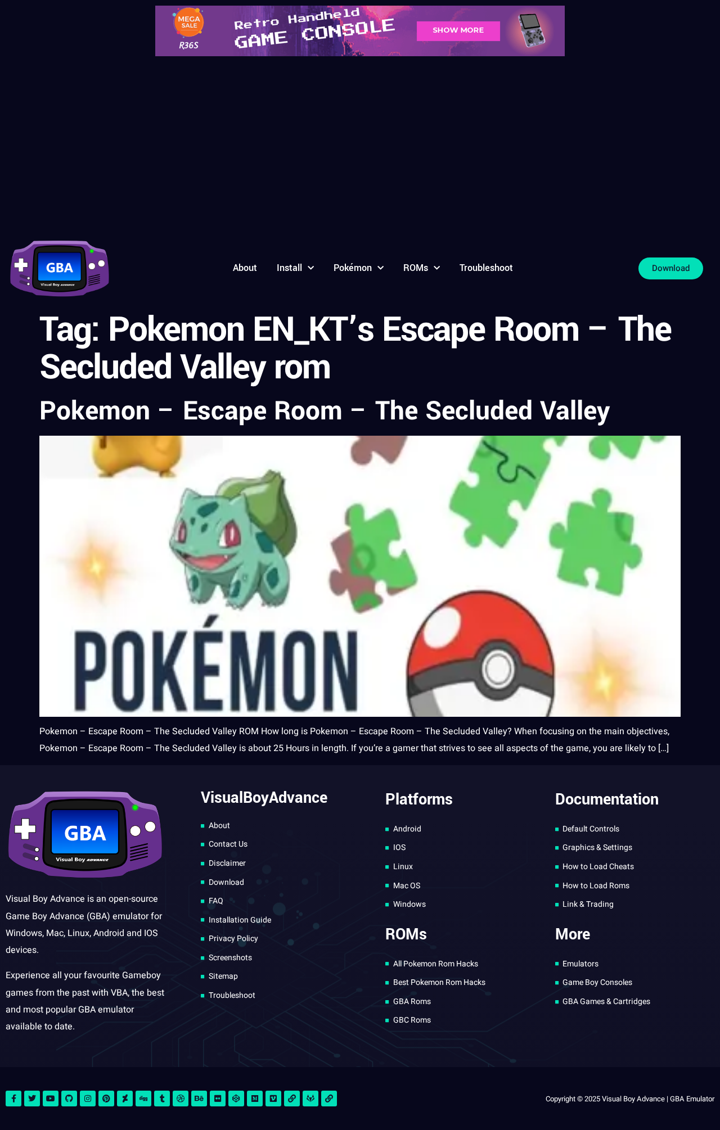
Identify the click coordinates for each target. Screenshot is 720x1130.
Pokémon (353, 267)
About (245, 267)
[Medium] (255, 1098)
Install (289, 267)
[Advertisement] (360, 146)
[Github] (69, 1098)
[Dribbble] (180, 1098)
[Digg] (143, 1098)
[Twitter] (32, 1098)
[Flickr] (218, 1098)
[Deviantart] (125, 1098)
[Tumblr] (162, 1098)
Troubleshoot (486, 267)
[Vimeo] (273, 1098)
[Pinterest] (106, 1098)
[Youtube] (50, 1098)
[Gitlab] (310, 1098)
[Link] (292, 1098)
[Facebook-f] (13, 1098)
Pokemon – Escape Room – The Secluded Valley (324, 411)
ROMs (415, 267)
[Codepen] (236, 1098)
